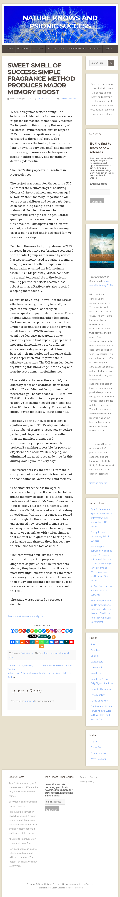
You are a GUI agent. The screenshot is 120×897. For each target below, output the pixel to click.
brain (46, 653)
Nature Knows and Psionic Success (60, 22)
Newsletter (96, 673)
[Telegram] (67, 631)
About (107, 49)
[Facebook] (13, 631)
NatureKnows (43, 98)
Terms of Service (89, 777)
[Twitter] (16, 631)
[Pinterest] (24, 631)
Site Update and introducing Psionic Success (100, 536)
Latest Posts (38, 49)
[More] (53, 637)
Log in (94, 741)
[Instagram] (52, 631)
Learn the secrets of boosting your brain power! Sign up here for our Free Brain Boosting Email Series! (59, 790)
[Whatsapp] (36, 631)
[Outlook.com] (71, 631)
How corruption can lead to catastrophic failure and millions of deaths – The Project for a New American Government (23, 857)
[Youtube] (63, 631)
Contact (94, 656)
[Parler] (56, 631)
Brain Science (27, 653)
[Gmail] (59, 631)
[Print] (48, 631)
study (11, 657)
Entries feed (96, 747)
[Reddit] (20, 631)
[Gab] (40, 631)
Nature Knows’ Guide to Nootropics (84, 49)
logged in (29, 701)
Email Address (98, 183)
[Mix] (32, 631)
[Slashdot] (49, 637)
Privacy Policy (87, 781)
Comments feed (99, 753)
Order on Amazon (98, 483)
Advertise (95, 650)
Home (10, 49)
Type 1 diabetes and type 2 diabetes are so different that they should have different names (101, 518)
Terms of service (99, 700)
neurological (55, 653)
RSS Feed (78, 888)
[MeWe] (28, 631)
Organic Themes (65, 888)
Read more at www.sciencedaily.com (26, 616)
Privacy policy (98, 695)
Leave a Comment (68, 98)
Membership (22, 49)
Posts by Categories (101, 689)
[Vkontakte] (44, 631)
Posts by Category (56, 49)
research (65, 653)
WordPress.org (98, 759)
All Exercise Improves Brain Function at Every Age (101, 590)
